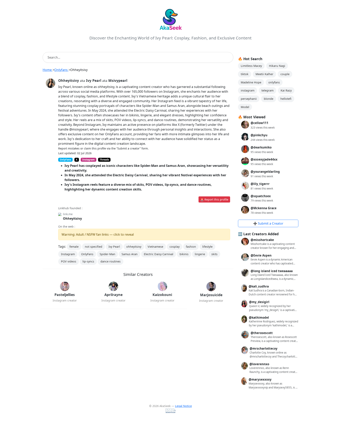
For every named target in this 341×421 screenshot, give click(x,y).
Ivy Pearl (114, 246)
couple (284, 74)
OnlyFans (87, 254)
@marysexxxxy (260, 379)
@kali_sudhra (259, 286)
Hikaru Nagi (277, 66)
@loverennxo (259, 364)
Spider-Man (107, 254)
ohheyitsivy (133, 246)
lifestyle (207, 246)
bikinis (184, 254)
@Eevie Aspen (261, 255)
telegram (267, 90)
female (74, 246)
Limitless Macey (251, 66)
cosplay (175, 246)
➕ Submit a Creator (268, 223)
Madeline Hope (251, 82)
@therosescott (262, 333)
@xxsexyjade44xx (264, 159)
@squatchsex (261, 196)
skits (214, 254)
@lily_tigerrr (260, 184)
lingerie (200, 254)
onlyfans (274, 82)
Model (245, 107)
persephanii (249, 99)
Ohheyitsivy (72, 218)
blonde (268, 99)
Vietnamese (155, 246)
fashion (191, 246)
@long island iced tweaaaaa (272, 271)
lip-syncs (88, 261)
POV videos (68, 261)
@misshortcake (262, 240)
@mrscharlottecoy (263, 348)
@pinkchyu (259, 135)
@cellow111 (259, 123)
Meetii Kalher (264, 74)
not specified (93, 246)
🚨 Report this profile (214, 199)
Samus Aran (130, 254)
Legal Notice (183, 406)
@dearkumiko (261, 147)
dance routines (110, 261)
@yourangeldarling (265, 172)
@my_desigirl (259, 302)
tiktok (244, 74)
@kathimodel (259, 317)
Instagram (68, 254)
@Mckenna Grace (263, 208)
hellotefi (285, 99)
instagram (247, 90)
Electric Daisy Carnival (158, 254)
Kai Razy (286, 90)
